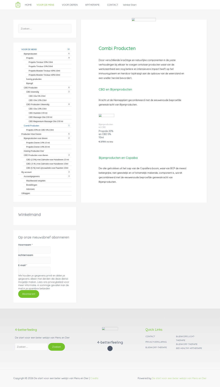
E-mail (22, 265)
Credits (94, 378)
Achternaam (25, 255)
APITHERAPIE (92, 4)
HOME (28, 4)
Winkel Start (129, 4)
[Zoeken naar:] (44, 28)
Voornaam (25, 244)
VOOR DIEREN (70, 4)
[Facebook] (110, 348)
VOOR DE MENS (45, 4)
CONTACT (112, 4)
